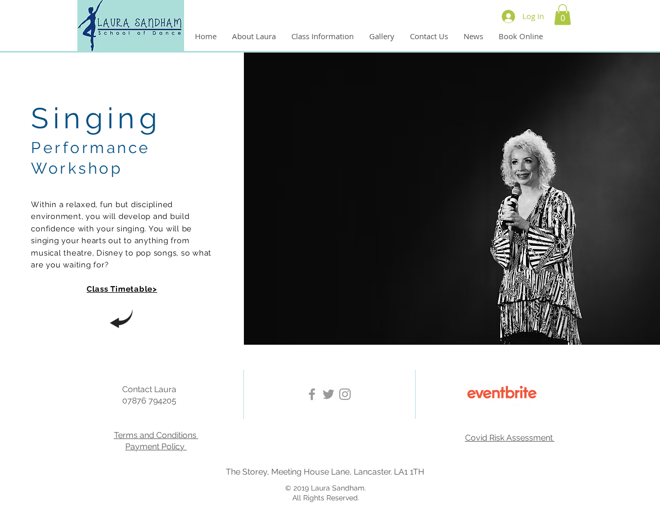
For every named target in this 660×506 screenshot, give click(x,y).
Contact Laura (149, 389)
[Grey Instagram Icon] (345, 394)
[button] (562, 14)
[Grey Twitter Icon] (328, 394)
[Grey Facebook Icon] (312, 394)
